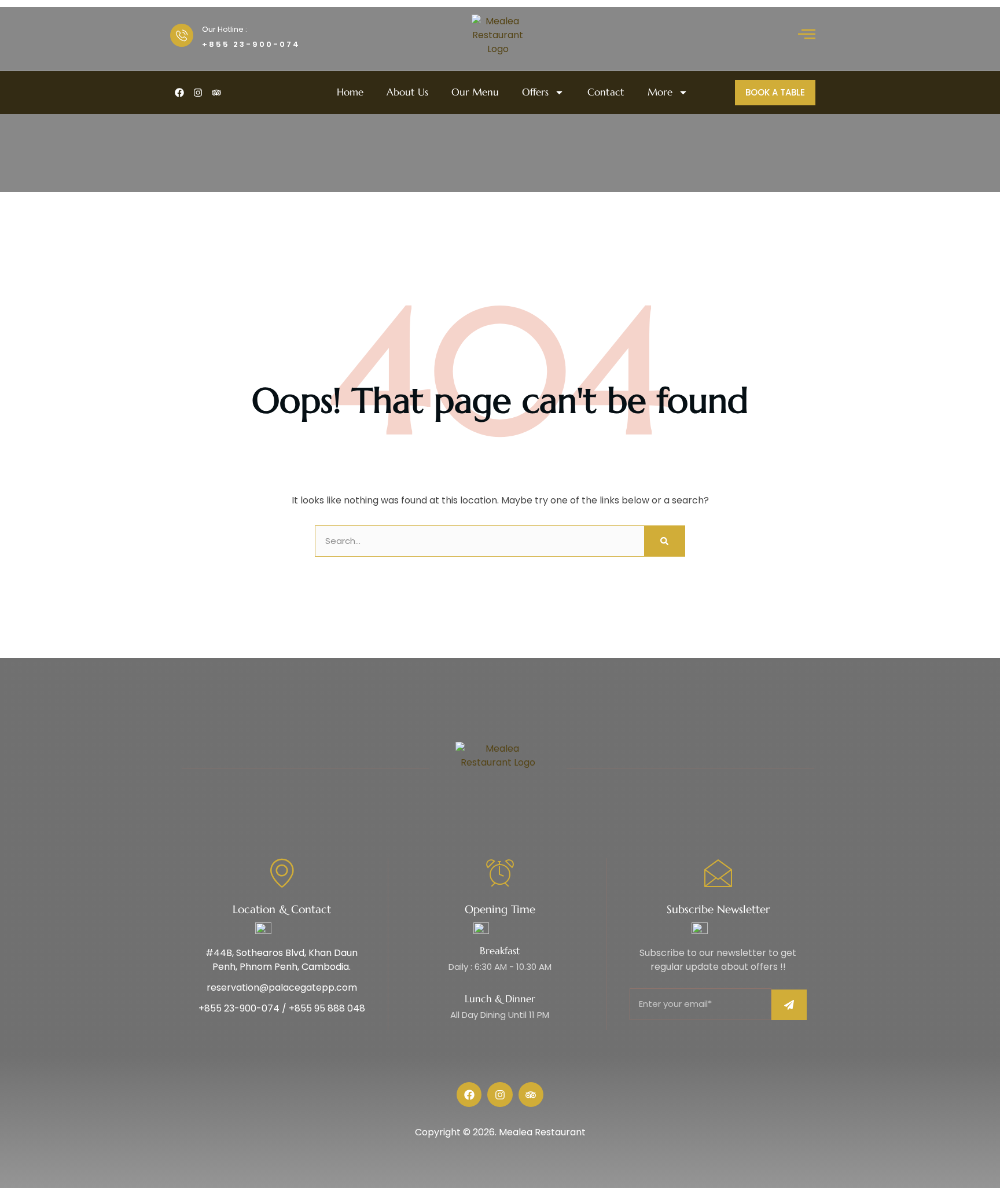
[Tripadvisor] (216, 92)
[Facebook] (179, 92)
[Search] (664, 541)
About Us (407, 92)
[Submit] (789, 1005)
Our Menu (475, 92)
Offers (535, 92)
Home (350, 92)
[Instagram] (198, 92)
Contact (605, 92)
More (660, 92)
